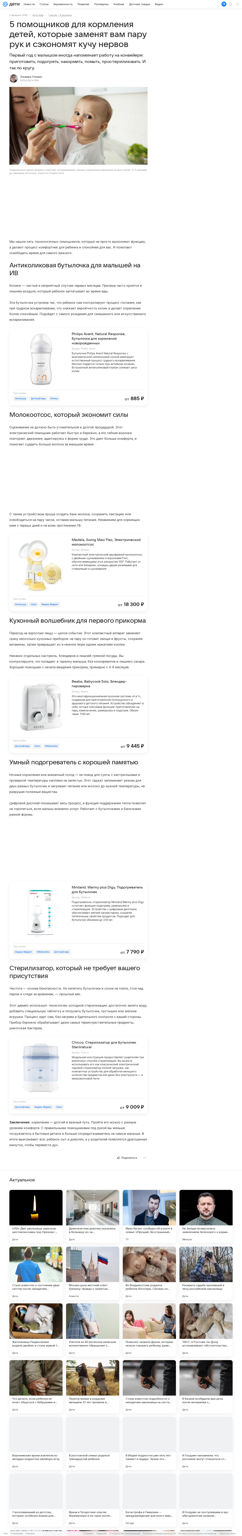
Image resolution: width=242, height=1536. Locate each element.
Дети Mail (37, 15)
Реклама (30, 1533)
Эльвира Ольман (31, 76)
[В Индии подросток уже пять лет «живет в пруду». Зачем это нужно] (149, 1443)
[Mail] (5, 4)
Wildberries (51, 746)
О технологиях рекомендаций (124, 1533)
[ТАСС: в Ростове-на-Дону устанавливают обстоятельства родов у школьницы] (206, 1330)
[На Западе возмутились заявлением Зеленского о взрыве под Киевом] (206, 1216)
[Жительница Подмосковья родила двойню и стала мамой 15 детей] (36, 1330)
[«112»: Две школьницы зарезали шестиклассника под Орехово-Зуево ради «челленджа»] (36, 1216)
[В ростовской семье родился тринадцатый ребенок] (92, 1443)
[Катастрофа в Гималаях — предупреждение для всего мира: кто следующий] (149, 1500)
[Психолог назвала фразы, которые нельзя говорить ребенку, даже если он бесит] (149, 1330)
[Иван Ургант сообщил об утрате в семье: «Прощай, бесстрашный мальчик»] (149, 1216)
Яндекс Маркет (49, 604)
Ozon (33, 604)
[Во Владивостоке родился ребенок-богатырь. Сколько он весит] (149, 1273)
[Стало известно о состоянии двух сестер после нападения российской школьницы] (36, 1273)
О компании (17, 1533)
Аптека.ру (20, 398)
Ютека (54, 398)
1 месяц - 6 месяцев (60, 15)
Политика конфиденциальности (159, 1533)
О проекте (88, 1533)
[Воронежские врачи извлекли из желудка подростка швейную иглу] (36, 1443)
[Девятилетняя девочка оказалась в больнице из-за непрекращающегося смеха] (92, 1216)
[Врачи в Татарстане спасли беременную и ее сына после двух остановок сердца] (92, 1500)
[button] (78, 126)
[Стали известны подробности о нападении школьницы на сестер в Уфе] (149, 1386)
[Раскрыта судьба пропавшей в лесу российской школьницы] (206, 1273)
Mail (6, 1533)
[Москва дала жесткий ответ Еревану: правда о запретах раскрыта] (92, 1273)
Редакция (101, 1533)
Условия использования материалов (197, 1533)
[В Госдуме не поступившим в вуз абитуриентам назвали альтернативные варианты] (206, 1500)
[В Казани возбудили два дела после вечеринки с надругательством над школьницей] (206, 1386)
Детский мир (38, 398)
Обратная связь (227, 1533)
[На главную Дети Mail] (13, 4)
